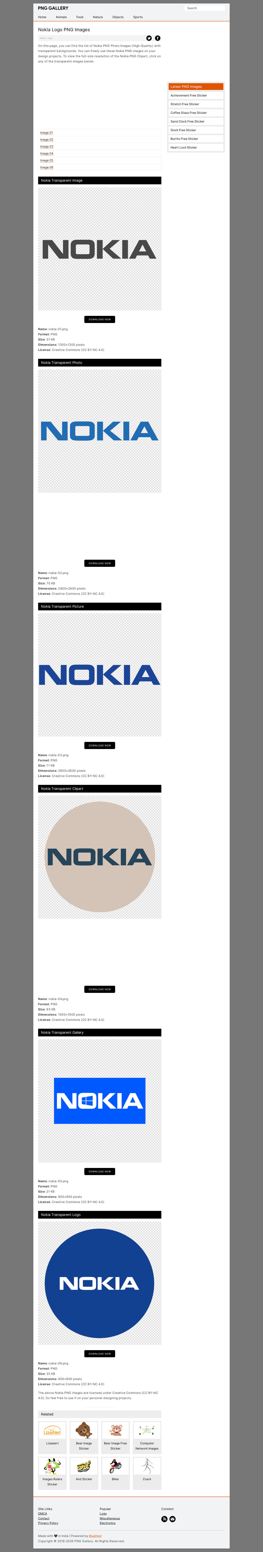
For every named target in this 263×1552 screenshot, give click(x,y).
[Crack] (147, 1460)
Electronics (108, 1523)
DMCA (42, 1513)
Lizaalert (52, 1443)
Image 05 (46, 160)
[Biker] (115, 1460)
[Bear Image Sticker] (84, 1424)
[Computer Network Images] (147, 1424)
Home (43, 38)
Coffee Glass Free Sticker (189, 113)
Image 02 (46, 139)
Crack (147, 1479)
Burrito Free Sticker (184, 139)
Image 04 (46, 153)
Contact (43, 1518)
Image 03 (46, 146)
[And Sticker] (84, 1460)
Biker (115, 1479)
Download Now (100, 319)
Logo (50, 38)
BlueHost (95, 1536)
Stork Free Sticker (183, 130)
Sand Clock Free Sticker (187, 121)
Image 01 (46, 132)
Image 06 (46, 167)
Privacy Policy (48, 1523)
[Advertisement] (99, 96)
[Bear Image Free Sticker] (115, 1424)
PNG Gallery (53, 8)
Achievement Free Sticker (189, 95)
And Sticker (84, 1479)
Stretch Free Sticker (185, 104)
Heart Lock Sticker (184, 147)
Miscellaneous (110, 1518)
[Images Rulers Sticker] (52, 1460)
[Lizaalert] (52, 1424)
